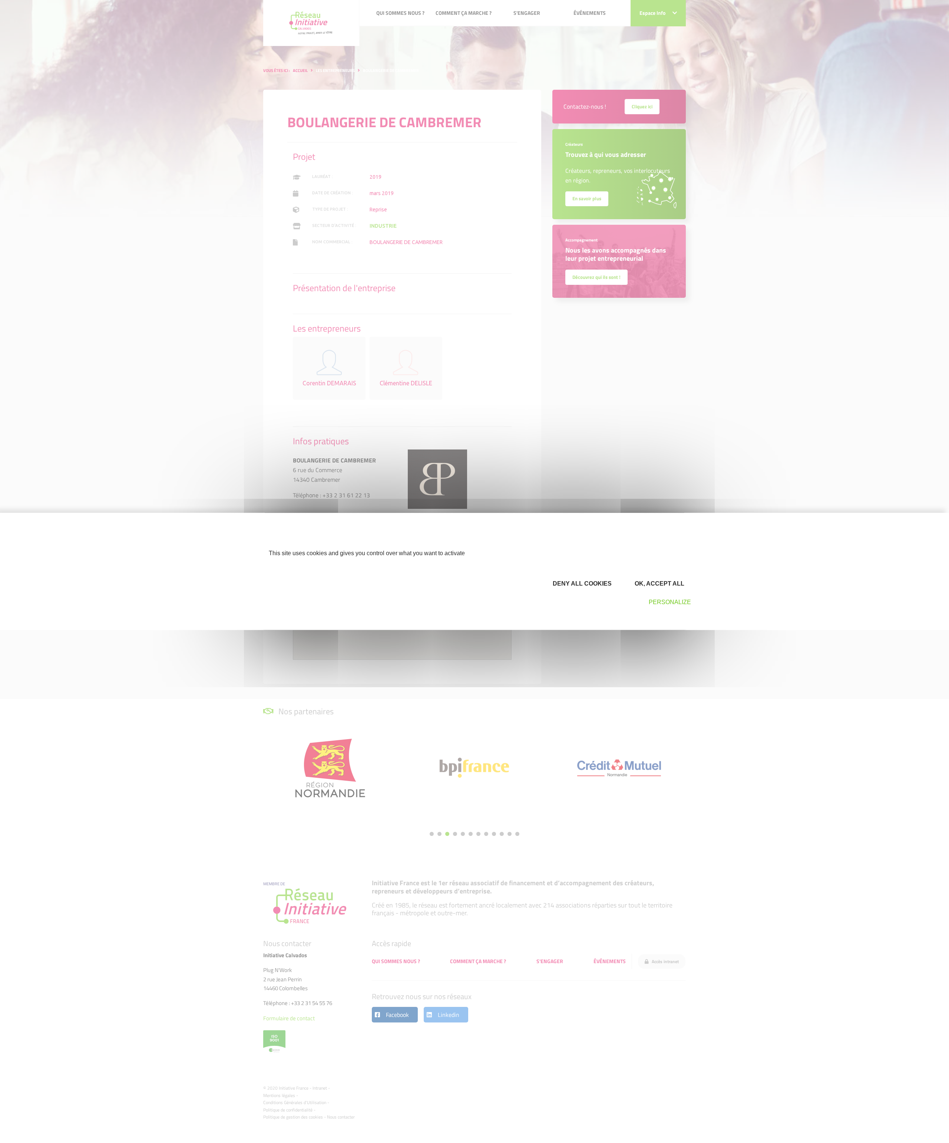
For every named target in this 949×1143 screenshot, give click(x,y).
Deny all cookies (581, 583)
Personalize (670, 602)
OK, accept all (658, 583)
